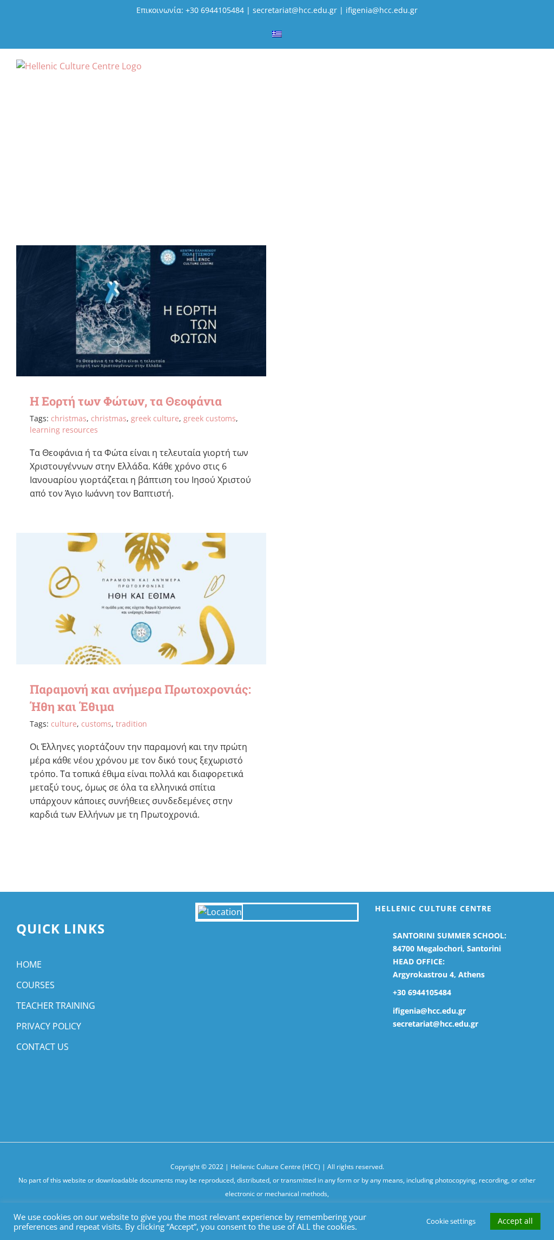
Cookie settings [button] (451, 1221)
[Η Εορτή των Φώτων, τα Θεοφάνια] (141, 311)
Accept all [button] (515, 1221)
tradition (131, 724)
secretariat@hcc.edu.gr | (299, 10)
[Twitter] (38, 1090)
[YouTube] (55, 1090)
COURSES (35, 985)
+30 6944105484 (422, 992)
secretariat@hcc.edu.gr (435, 1024)
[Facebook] (20, 1090)
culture (64, 724)
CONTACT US (42, 1047)
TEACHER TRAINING (55, 1005)
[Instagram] (72, 1090)
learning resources (64, 430)
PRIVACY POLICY (48, 1026)
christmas (69, 418)
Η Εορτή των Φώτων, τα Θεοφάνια (126, 401)
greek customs (209, 418)
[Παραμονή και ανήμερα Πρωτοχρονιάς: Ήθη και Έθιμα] (141, 598)
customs (96, 724)
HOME (29, 964)
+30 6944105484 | (219, 10)
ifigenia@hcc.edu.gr (382, 10)
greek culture (155, 418)
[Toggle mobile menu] (533, 75)
